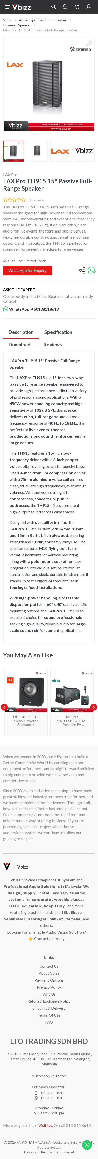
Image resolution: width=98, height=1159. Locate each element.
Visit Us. (45, 1125)
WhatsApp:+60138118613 (34, 309)
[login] (89, 7)
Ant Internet (65, 1152)
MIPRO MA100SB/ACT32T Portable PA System (72, 722)
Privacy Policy (49, 987)
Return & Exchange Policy (49, 1001)
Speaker (60, 20)
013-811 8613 (52, 1093)
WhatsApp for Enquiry (27, 270)
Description (21, 332)
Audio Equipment (32, 20)
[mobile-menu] (7, 6)
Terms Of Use (49, 1015)
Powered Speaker (17, 25)
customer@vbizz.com (49, 1076)
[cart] (77, 7)
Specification (58, 332)
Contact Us (49, 966)
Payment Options (49, 980)
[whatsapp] (92, 270)
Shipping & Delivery (49, 1008)
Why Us (49, 994)
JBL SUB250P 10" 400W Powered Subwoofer (26, 721)
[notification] (65, 7)
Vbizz (7, 20)
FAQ (49, 1022)
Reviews (53, 344)
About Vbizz (49, 973)
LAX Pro (10, 174)
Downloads (21, 344)
